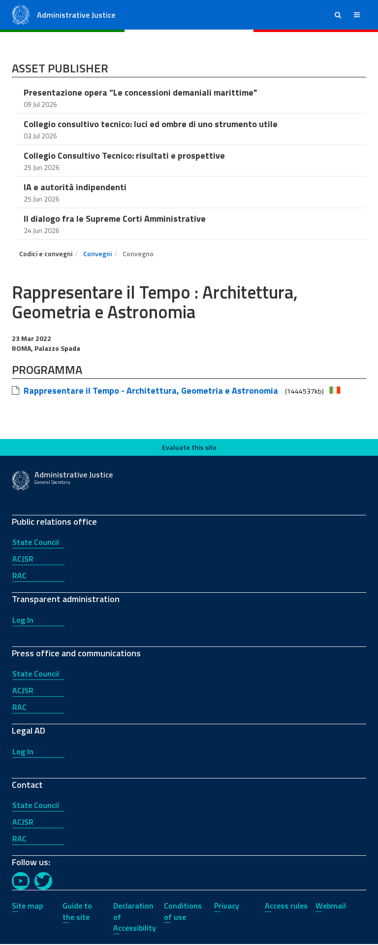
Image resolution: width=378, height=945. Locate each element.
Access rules (286, 905)
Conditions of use (183, 911)
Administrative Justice (76, 15)
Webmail (330, 905)
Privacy (226, 905)
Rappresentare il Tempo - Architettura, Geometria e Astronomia (151, 390)
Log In (22, 620)
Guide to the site (77, 911)
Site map (27, 905)
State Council (35, 542)
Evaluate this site (189, 447)
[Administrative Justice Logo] (21, 14)
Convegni (97, 253)
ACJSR (22, 559)
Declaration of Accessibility (134, 917)
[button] (337, 15)
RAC (19, 575)
